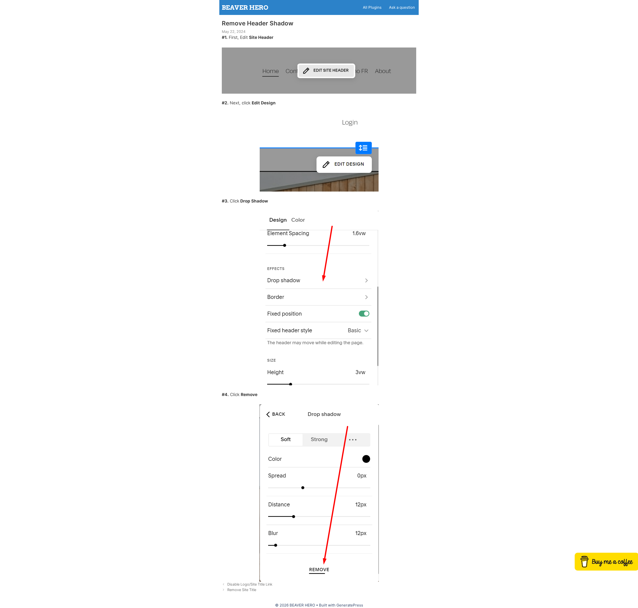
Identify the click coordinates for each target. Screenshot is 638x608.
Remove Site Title (241, 590)
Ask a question (402, 7)
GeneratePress (349, 605)
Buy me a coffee (606, 562)
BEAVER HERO (245, 7)
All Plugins (372, 7)
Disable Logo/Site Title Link (249, 584)
